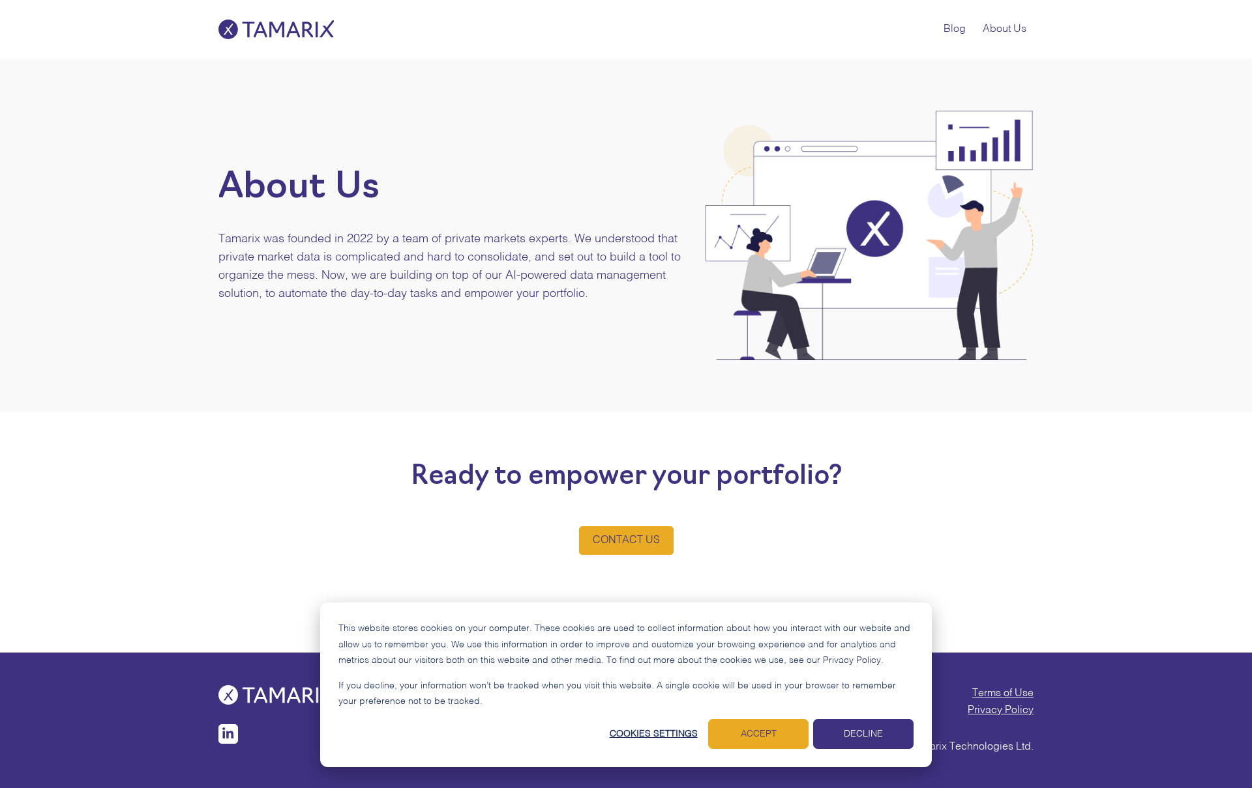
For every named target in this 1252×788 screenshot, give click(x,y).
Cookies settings (654, 734)
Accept (759, 734)
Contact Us (626, 540)
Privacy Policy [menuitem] (1001, 710)
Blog (955, 29)
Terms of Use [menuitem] (1003, 693)
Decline (863, 734)
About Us (1004, 29)
